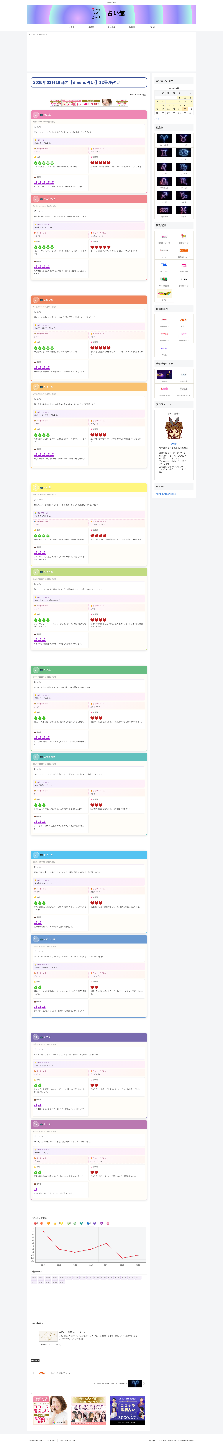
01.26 (62, 1282)
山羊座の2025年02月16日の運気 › (45, 677)
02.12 (55, 1278)
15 (179, 105)
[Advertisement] (111, 53)
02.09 (76, 1278)
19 (163, 109)
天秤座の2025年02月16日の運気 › (45, 206)
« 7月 (156, 119)
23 (185, 109)
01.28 (48, 1282)
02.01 (131, 1278)
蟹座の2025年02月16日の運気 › (44, 495)
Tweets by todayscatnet (165, 494)
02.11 (62, 1278)
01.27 (55, 1282)
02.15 (34, 1278)
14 (174, 105)
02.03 (117, 1278)
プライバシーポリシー (67, 1440)
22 (179, 109)
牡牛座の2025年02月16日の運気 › (45, 394)
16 (185, 105)
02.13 (48, 1278)
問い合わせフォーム (37, 1440)
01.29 (41, 1282)
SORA (174, 443)
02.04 (110, 1278)
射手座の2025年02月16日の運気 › (45, 1044)
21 (174, 109)
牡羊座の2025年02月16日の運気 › (45, 946)
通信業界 (36, 1360)
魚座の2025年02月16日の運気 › (44, 122)
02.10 (69, 1278)
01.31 (138, 1278)
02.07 (89, 1278)
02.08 (82, 1278)
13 (168, 105)
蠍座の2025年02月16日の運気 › (44, 862)
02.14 (41, 1278)
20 (168, 109)
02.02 (124, 1278)
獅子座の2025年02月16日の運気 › (45, 1131)
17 (190, 105)
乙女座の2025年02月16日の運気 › (45, 579)
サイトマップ (51, 1440)
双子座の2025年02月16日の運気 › (45, 307)
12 (163, 105)
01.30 (34, 1282)
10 (190, 101)
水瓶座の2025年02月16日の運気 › (45, 764)
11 (157, 105)
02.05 (103, 1278)
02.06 (96, 1278)
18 (157, 109)
